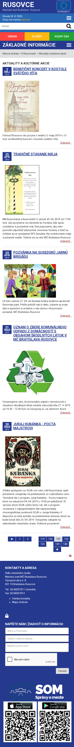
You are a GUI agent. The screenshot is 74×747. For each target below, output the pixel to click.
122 (66, 538)
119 (42, 538)
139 (57, 544)
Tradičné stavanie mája (35, 154)
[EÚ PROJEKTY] (63, 6)
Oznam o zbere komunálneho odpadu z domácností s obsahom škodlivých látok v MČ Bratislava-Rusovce (40, 333)
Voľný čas (61, 36)
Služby (37, 36)
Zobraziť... (65, 142)
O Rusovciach (28, 53)
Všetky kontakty (21, 598)
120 (50, 538)
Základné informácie (29, 45)
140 (65, 544)
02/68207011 (17, 589)
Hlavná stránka (11, 53)
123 (42, 544)
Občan (12, 36)
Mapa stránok (20, 602)
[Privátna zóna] (6, 616)
